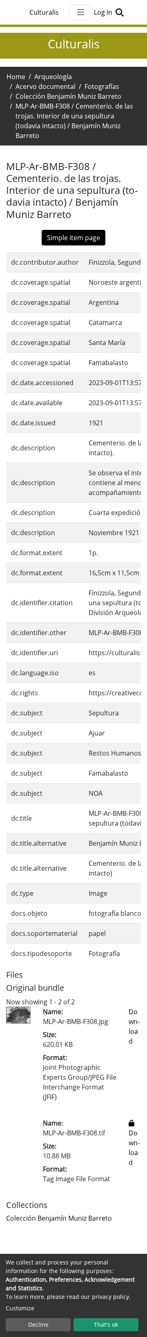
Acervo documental (46, 86)
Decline (38, 1324)
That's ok (106, 1324)
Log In (104, 12)
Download (134, 1147)
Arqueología (53, 76)
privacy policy (110, 1297)
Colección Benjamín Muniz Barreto (68, 96)
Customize (20, 1308)
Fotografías (102, 86)
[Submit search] (119, 12)
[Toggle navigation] (80, 12)
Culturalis (44, 12)
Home (16, 76)
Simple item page (73, 237)
